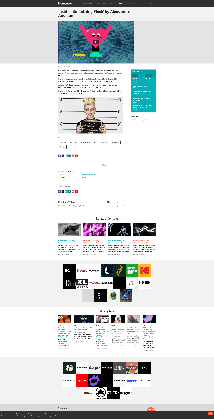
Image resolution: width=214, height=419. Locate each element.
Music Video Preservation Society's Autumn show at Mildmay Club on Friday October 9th (64, 332)
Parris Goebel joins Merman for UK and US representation (117, 330)
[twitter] (63, 156)
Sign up (132, 3)
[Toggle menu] (151, 3)
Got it (210, 414)
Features (97, 3)
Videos (85, 3)
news (59, 325)
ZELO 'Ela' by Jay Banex (140, 86)
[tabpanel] (143, 94)
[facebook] (59, 156)
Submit (111, 3)
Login (125, 3)
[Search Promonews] (141, 3)
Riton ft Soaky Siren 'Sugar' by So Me (71, 206)
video (60, 238)
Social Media (115, 142)
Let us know (149, 120)
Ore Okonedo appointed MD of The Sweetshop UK (133, 330)
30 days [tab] (142, 75)
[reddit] (73, 156)
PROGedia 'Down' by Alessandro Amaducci (91, 242)
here (77, 416)
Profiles (104, 3)
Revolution (73, 142)
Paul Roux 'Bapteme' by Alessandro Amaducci (142, 242)
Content (62, 147)
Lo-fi (95, 142)
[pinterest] (76, 156)
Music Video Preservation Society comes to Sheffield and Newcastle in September (102, 332)
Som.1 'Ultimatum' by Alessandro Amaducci (116, 242)
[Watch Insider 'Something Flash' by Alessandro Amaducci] (96, 42)
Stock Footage (86, 142)
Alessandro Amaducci (88, 174)
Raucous (104, 142)
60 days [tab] (149, 75)
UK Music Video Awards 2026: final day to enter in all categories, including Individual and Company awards (149, 333)
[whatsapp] (66, 156)
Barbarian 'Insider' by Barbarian (66, 242)
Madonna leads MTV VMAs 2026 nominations (83, 329)
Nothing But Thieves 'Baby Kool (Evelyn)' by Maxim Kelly (142, 107)
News (91, 3)
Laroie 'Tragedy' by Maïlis (116, 206)
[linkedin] (69, 156)
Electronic (63, 142)
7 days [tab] (135, 75)
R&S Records (86, 178)
